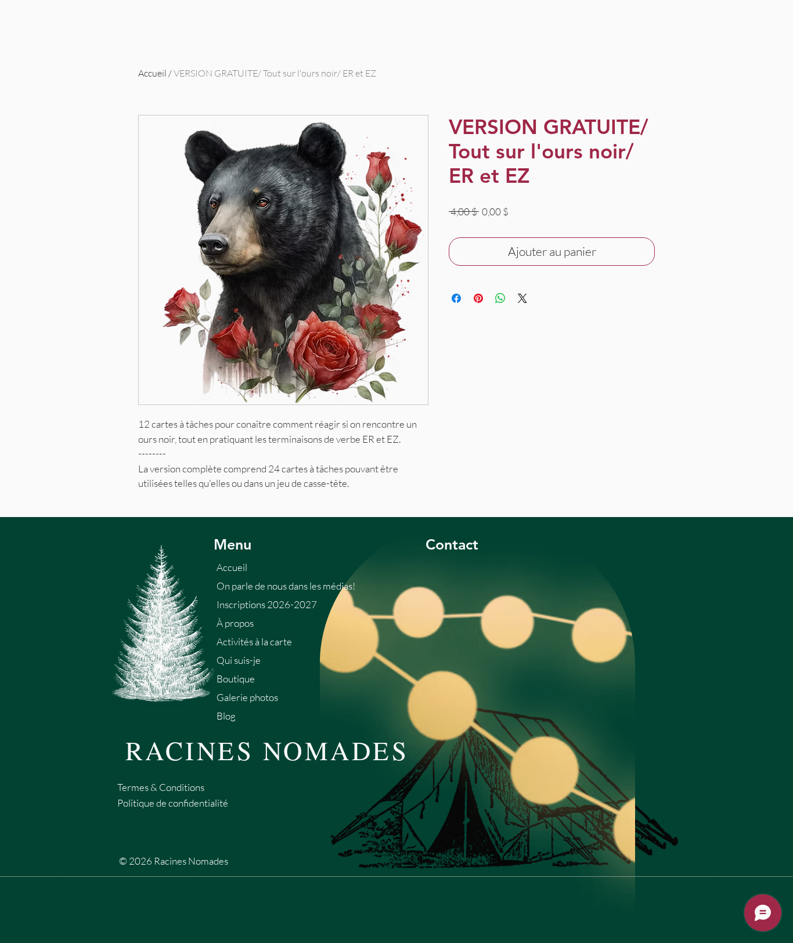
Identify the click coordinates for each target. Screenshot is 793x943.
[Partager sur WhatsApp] (500, 298)
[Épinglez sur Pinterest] (478, 298)
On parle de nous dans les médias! (286, 586)
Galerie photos (247, 697)
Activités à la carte (254, 641)
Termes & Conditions (160, 787)
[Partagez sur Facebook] (456, 298)
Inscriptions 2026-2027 (267, 604)
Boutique (236, 679)
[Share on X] (522, 298)
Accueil (152, 73)
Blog (226, 716)
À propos (235, 623)
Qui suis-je (239, 660)
